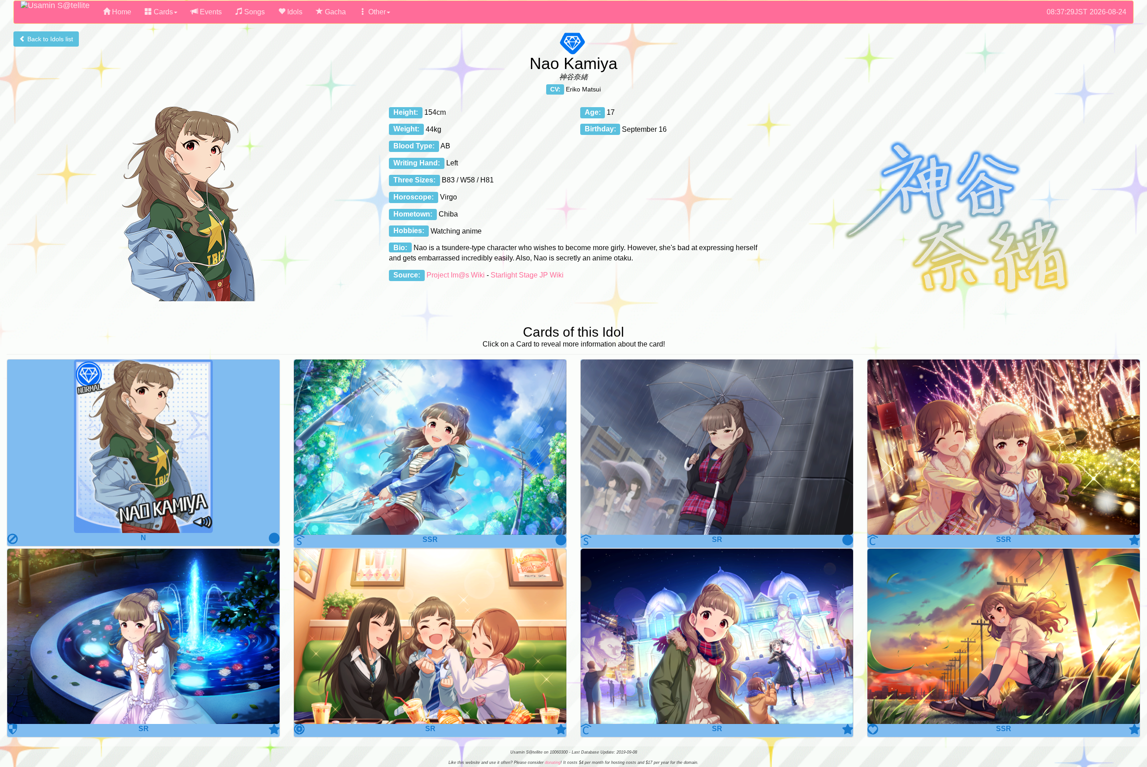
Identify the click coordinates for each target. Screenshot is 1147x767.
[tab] (143, 453)
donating (553, 762)
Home (120, 12)
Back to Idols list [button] (49, 39)
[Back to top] (1131, 737)
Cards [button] (162, 12)
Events (210, 12)
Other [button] (376, 12)
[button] (143, 446)
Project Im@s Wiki (456, 275)
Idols (293, 12)
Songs (253, 12)
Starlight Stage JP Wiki (527, 275)
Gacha (334, 12)
